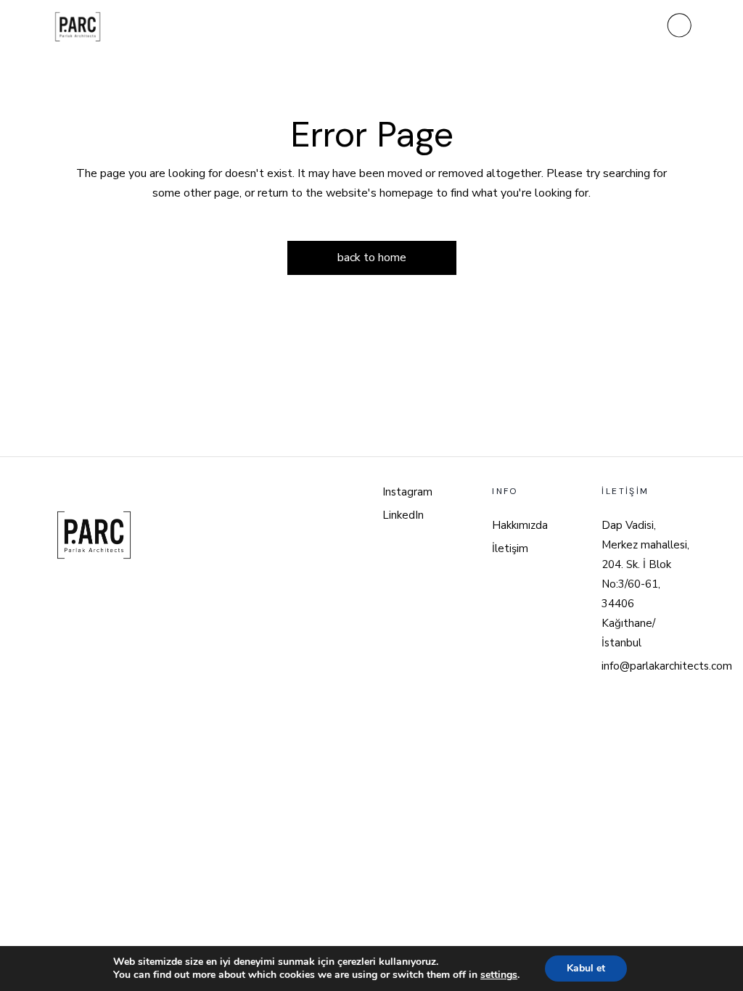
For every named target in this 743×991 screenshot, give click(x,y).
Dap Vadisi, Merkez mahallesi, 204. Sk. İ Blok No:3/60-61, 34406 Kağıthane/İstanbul (645, 584)
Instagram (407, 492)
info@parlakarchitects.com (667, 666)
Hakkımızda (520, 525)
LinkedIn (403, 515)
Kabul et (586, 968)
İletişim (510, 548)
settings (498, 975)
